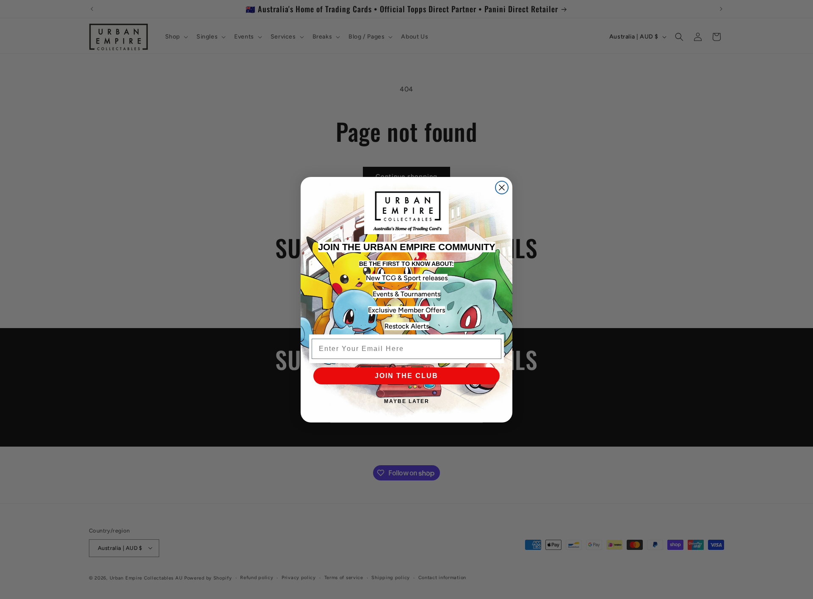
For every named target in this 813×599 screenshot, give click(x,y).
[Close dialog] (501, 187)
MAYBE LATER (406, 401)
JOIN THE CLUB (406, 375)
